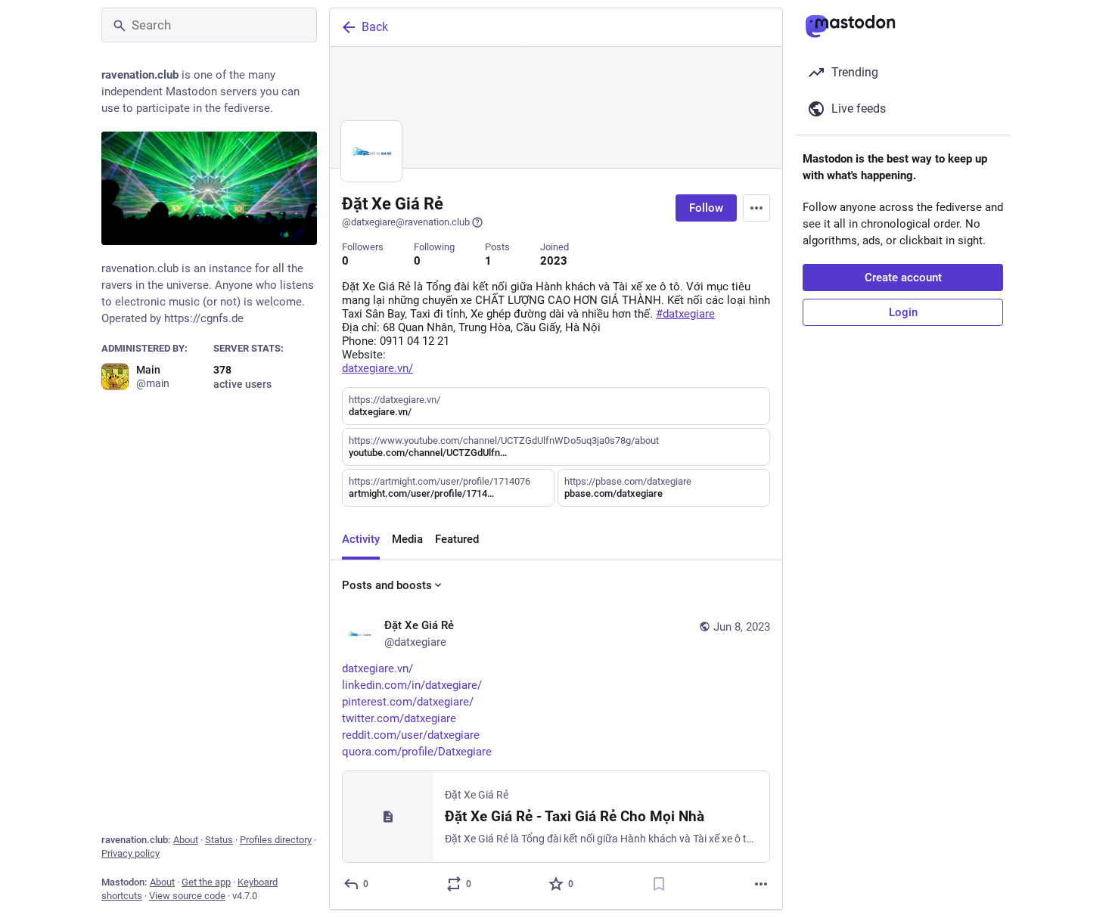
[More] (761, 884)
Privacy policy (130, 853)
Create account (903, 277)
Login (903, 312)
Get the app (206, 882)
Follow (706, 208)
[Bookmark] (659, 884)
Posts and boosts (387, 585)
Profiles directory (276, 839)
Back (375, 27)
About (185, 839)
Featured (457, 539)
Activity (361, 539)
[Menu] (756, 208)
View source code (187, 895)
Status (219, 839)
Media (407, 539)
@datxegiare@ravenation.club (406, 222)
